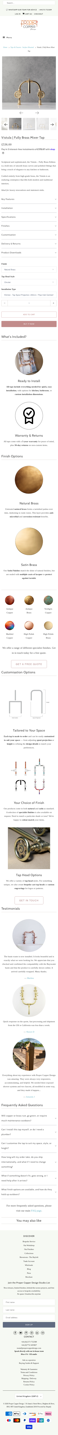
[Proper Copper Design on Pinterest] (26, 1333)
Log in (18, 14)
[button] (29, 199)
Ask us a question (29, 1360)
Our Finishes (29, 1249)
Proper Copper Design (16, 1404)
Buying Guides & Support (29, 1363)
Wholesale (29, 1265)
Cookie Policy (29, 1385)
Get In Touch (29, 900)
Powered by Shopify (44, 1407)
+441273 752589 (45, 10)
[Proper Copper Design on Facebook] (15, 1333)
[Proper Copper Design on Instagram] (32, 1333)
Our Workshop (29, 1245)
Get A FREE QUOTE (29, 664)
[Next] (37, 113)
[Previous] (21, 113)
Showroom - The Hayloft (29, 1257)
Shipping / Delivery (28, 1378)
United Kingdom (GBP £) (27, 1396)
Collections (28, 1253)
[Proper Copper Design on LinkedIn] (37, 1333)
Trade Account (28, 1261)
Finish (4, 264)
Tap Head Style (7, 277)
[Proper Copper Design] (29, 25)
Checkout (38, 14)
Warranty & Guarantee (29, 1369)
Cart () (28, 14)
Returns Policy (29, 1382)
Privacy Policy (28, 1375)
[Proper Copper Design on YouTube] (21, 1333)
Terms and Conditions (29, 1372)
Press (29, 1273)
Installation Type (8, 289)
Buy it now (29, 324)
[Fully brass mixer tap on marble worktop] (29, 83)
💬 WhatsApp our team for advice (21, 10)
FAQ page (36, 1210)
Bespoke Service (29, 1241)
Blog (29, 1269)
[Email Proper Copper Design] (42, 1333)
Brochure (29, 1277)
